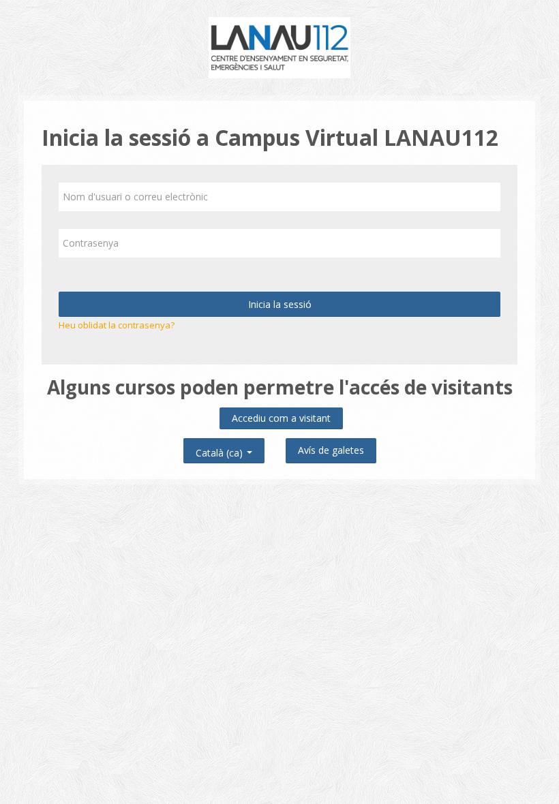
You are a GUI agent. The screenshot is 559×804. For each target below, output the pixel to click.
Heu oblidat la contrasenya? (117, 325)
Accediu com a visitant (281, 418)
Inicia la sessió (280, 304)
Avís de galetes (331, 450)
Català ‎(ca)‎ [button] (220, 450)
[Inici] (280, 46)
